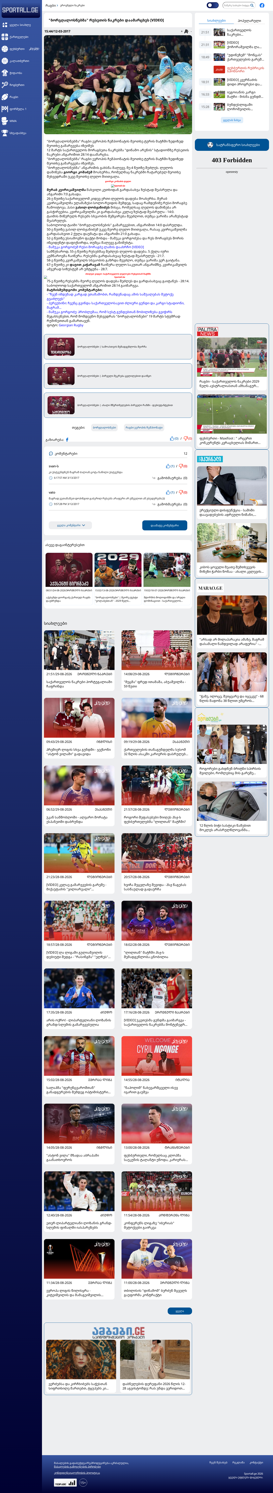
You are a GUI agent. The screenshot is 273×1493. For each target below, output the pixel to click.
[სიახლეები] (118, 1332)
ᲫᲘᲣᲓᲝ (106, 1012)
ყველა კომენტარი (69, 525)
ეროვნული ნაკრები (72, 5)
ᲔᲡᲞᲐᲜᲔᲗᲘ (181, 741)
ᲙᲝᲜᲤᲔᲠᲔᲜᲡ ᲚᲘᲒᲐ (174, 1215)
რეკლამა (238, 1462)
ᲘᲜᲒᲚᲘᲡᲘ (104, 741)
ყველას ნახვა (232, 120)
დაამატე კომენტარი (165, 525)
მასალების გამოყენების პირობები (77, 1466)
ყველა (180, 1311)
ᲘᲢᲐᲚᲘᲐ (182, 1079)
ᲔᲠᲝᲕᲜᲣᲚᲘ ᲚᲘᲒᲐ (175, 1282)
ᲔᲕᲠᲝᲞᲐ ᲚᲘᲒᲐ (100, 1079)
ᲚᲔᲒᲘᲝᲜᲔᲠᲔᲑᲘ (177, 674)
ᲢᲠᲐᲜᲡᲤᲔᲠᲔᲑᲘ (177, 1147)
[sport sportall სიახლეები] (262, 5)
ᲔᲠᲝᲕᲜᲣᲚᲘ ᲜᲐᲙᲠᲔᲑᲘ (94, 674)
